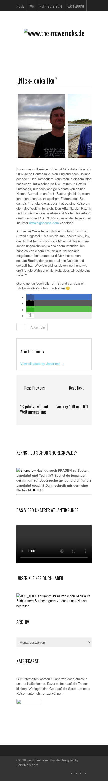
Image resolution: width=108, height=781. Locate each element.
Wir (31, 6)
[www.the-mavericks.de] (54, 33)
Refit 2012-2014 (51, 6)
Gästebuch (75, 6)
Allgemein (38, 327)
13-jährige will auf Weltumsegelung (34, 409)
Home (20, 6)
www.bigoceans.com (44, 222)
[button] (30, 297)
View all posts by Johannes (42, 363)
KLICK (38, 490)
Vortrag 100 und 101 (72, 407)
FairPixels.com (27, 764)
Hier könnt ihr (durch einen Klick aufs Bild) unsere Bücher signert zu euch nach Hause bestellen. (53, 600)
